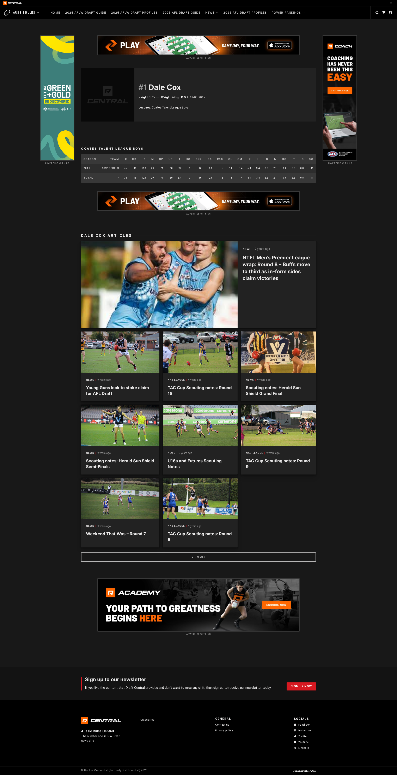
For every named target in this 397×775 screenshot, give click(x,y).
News (210, 12)
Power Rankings (286, 12)
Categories (147, 719)
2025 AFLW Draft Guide (85, 12)
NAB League (176, 380)
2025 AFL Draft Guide (181, 12)
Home (55, 12)
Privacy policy (224, 730)
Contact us (222, 724)
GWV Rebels (110, 168)
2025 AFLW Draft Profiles (134, 12)
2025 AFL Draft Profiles (245, 12)
